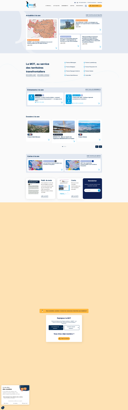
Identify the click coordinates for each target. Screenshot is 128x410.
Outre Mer (88, 75)
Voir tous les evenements (93, 89)
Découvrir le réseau (43, 75)
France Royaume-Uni (91, 66)
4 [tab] (65, 146)
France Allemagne (71, 62)
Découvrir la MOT (31, 75)
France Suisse (89, 71)
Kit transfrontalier (82, 2)
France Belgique (70, 66)
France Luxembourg (90, 62)
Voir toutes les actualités (94, 15)
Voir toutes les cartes (94, 156)
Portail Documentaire (92, 2)
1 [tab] (62, 146)
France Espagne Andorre (73, 71)
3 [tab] (64, 146)
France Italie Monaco (72, 75)
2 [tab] (63, 146)
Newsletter (100, 2)
